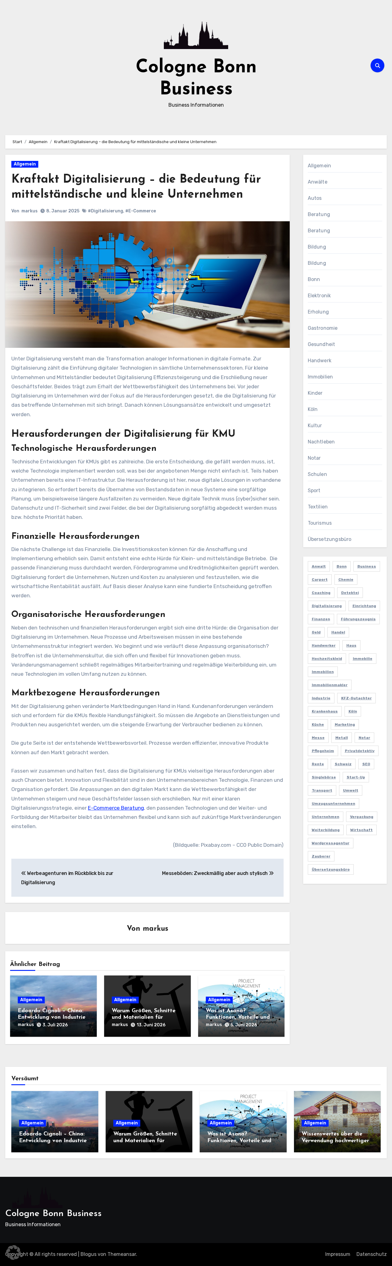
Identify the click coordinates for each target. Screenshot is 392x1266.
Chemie (345, 579)
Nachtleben (321, 442)
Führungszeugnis (358, 619)
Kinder (315, 393)
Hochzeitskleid (327, 658)
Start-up (356, 777)
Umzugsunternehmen (333, 803)
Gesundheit (321, 344)
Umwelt (350, 790)
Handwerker (324, 645)
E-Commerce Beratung (116, 808)
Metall (341, 738)
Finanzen (321, 619)
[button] (13, 1252)
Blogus (88, 1254)
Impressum (337, 1254)
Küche (318, 724)
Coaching (321, 593)
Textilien (318, 507)
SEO (366, 764)
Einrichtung (364, 606)
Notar (314, 458)
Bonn (314, 279)
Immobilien (320, 377)
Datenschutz (371, 1254)
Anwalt (319, 566)
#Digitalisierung (105, 211)
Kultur (315, 425)
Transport (322, 790)
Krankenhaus (325, 711)
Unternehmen (325, 817)
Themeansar (121, 1254)
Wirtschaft (361, 830)
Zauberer (321, 856)
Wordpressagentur (330, 843)
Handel (338, 632)
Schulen (317, 474)
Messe (318, 738)
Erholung (318, 312)
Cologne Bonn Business (53, 1213)
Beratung (319, 214)
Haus (351, 645)
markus (29, 211)
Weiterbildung (326, 830)
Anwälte (317, 182)
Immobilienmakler (330, 685)
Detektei (350, 593)
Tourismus (320, 523)
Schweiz (343, 764)
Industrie (321, 698)
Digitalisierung (327, 606)
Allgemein (25, 164)
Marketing (345, 724)
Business (366, 566)
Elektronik (319, 295)
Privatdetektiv (360, 751)
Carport (320, 579)
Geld (316, 632)
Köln (313, 409)
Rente (318, 764)
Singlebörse (324, 777)
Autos (315, 198)
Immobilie (362, 658)
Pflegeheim (323, 751)
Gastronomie (323, 328)
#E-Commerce (140, 211)
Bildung (317, 247)
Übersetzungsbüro (330, 539)
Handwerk (320, 360)
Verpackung (361, 817)
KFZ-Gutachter (356, 698)
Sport (314, 490)
